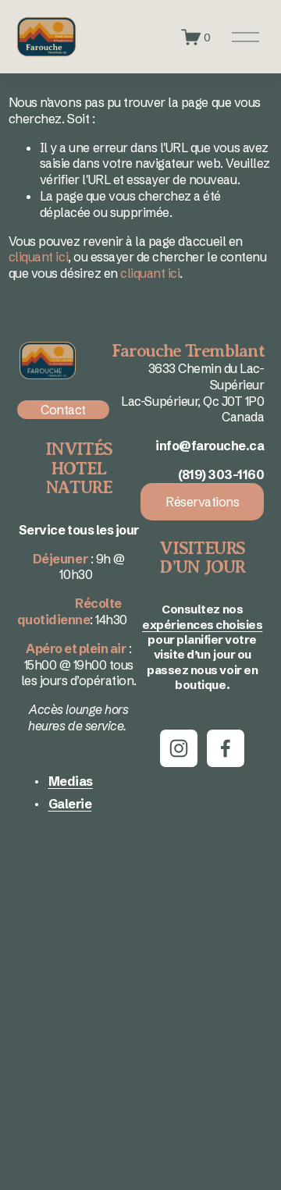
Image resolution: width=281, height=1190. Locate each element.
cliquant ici (38, 257)
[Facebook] (225, 748)
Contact (63, 409)
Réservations (202, 502)
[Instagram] (178, 748)
